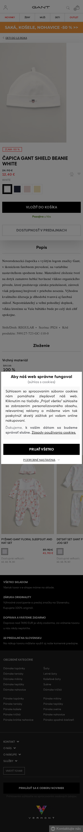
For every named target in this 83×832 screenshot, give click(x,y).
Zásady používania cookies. (54, 433)
